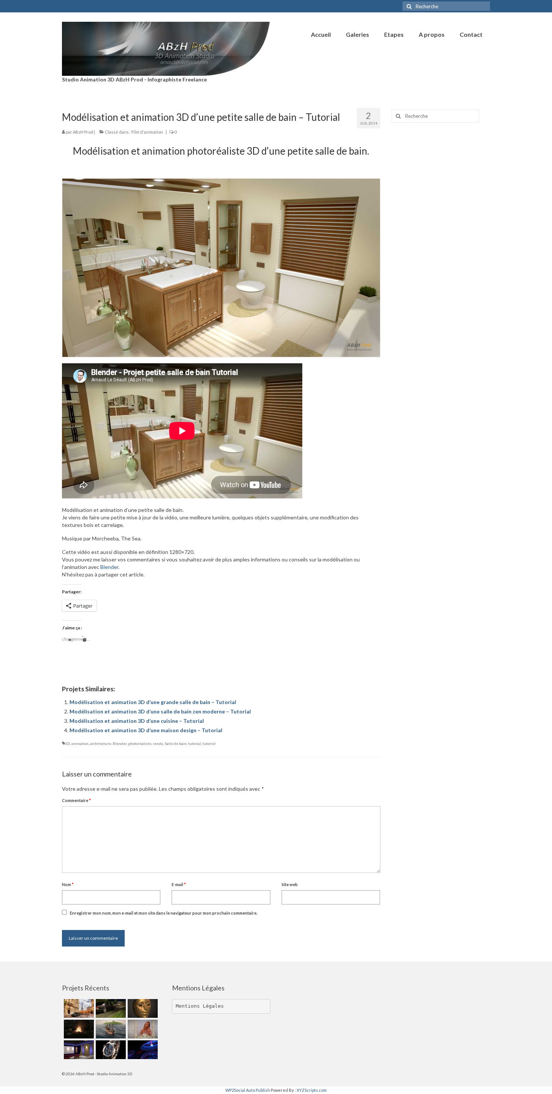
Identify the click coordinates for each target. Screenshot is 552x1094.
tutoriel (209, 743)
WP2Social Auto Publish (247, 1090)
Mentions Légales (200, 1006)
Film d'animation (147, 131)
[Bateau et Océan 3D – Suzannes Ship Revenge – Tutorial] (110, 1029)
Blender (109, 567)
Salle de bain (176, 743)
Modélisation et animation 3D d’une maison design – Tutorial (145, 730)
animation (80, 743)
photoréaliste (139, 743)
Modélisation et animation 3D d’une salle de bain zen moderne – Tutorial (160, 711)
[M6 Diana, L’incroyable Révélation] (110, 1008)
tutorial (194, 743)
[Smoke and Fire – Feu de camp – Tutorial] (78, 1029)
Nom (68, 884)
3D (67, 743)
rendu (158, 743)
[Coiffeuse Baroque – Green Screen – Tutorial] (142, 1029)
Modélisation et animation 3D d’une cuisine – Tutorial (136, 721)
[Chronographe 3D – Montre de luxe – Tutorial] (110, 1049)
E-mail (179, 884)
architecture (100, 743)
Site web (290, 884)
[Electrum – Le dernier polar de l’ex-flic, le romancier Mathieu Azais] (142, 1008)
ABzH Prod (83, 131)
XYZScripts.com (312, 1090)
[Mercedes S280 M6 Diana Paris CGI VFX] (78, 1008)
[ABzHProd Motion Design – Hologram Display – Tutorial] (142, 1049)
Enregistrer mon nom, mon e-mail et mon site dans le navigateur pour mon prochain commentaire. (163, 912)
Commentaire (76, 800)
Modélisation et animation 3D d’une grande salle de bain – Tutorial (152, 702)
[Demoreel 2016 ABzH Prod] (78, 1049)
